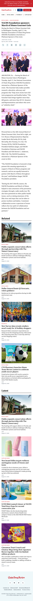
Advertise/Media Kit (24, 587)
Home (3, 14)
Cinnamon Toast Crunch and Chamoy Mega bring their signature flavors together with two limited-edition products (16, 550)
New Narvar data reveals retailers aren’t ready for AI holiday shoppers (16, 327)
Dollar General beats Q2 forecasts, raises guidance (15, 289)
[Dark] (13, 10)
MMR (19, 10)
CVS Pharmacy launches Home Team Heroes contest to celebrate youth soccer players (15, 369)
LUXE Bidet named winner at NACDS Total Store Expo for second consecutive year (16, 506)
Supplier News (29, 14)
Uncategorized (14, 20)
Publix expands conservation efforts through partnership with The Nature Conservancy (16, 249)
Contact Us (6, 587)
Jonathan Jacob (6, 39)
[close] (31, 3)
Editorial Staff (14, 587)
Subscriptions (17, 589)
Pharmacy (19, 14)
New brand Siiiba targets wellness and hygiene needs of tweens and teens (15, 462)
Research (4, 323)
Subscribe (27, 10)
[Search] (15, 10)
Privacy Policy (26, 589)
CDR (3, 259)
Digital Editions (8, 589)
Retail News (10, 14)
